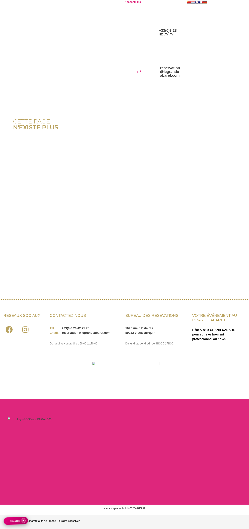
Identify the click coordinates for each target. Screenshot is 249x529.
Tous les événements (56, 219)
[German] (205, 2)
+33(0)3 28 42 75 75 (168, 32)
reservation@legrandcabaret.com (170, 72)
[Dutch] (193, 2)
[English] (197, 2)
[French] (201, 2)
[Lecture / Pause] (23, 521)
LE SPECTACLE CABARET (134, 179)
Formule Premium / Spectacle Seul (208, 179)
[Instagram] (25, 329)
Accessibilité (132, 2)
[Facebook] (9, 329)
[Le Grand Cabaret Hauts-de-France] (25, 39)
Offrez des (66, 179)
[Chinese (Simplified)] (189, 2)
